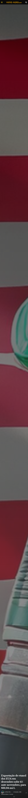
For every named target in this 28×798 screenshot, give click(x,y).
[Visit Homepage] (14, 2)
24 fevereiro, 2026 (17, 792)
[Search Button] (26, 2)
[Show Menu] (2, 2)
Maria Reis (8, 792)
